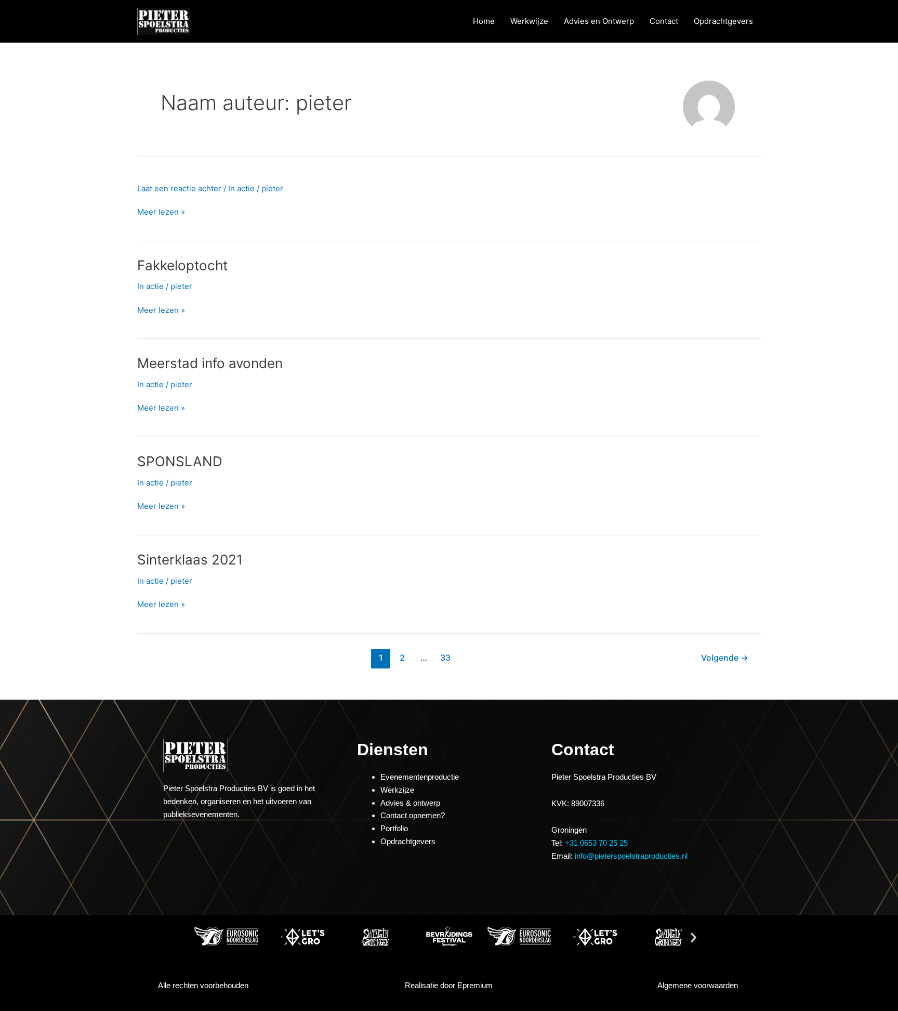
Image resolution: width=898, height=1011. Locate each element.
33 (445, 658)
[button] (204, 936)
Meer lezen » (161, 212)
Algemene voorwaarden (697, 985)
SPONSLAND (179, 461)
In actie (241, 188)
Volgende (724, 658)
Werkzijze (397, 789)
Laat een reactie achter (179, 188)
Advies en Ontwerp (599, 21)
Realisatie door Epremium (449, 985)
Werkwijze (529, 21)
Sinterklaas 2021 (190, 560)
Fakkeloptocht (182, 265)
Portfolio (394, 828)
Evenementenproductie (419, 776)
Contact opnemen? (412, 815)
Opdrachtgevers (723, 21)
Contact (664, 21)
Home (484, 21)
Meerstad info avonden (210, 363)
